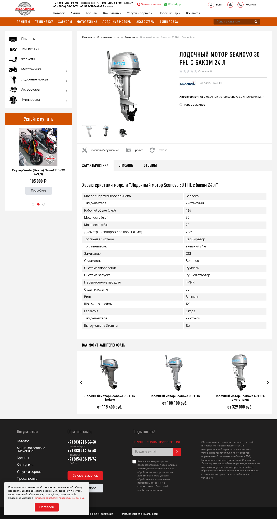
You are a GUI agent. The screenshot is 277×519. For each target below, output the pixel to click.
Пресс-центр (168, 13)
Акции (75, 13)
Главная (87, 37)
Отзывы (150, 165)
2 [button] (39, 204)
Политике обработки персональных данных (59, 498)
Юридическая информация (96, 514)
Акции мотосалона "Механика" (31, 450)
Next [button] (268, 382)
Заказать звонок (85, 475)
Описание (126, 165)
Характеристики (95, 165)
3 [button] (44, 204)
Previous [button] (81, 382)
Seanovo (130, 37)
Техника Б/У (30, 49)
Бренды (91, 13)
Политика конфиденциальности (139, 514)
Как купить (111, 13)
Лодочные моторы (108, 37)
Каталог (59, 13)
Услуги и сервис (138, 13)
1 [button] (33, 204)
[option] (38, 160)
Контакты (193, 13)
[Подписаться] (177, 452)
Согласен (46, 507)
